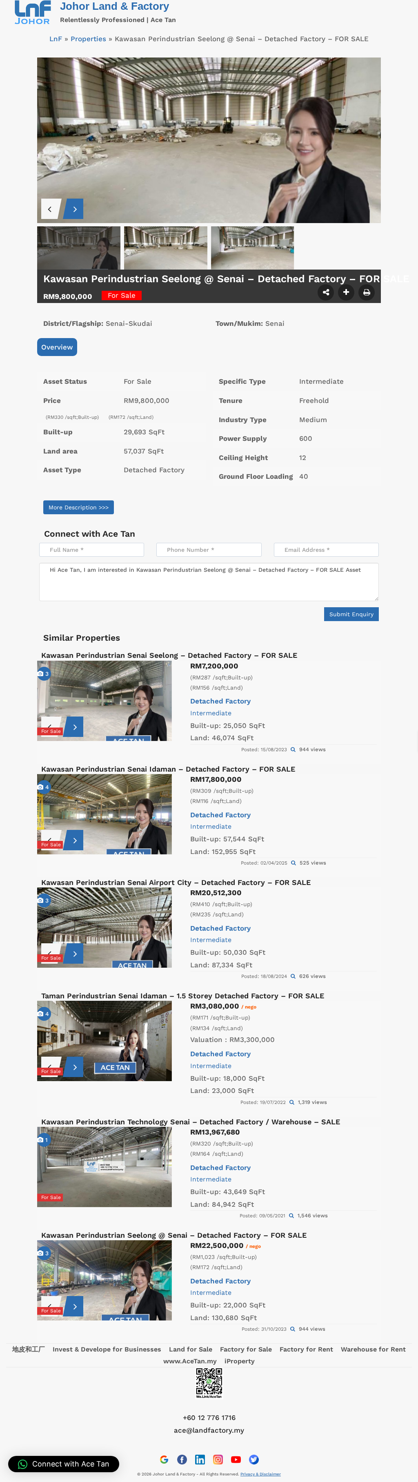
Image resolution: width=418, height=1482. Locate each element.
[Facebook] (182, 1460)
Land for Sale (190, 1349)
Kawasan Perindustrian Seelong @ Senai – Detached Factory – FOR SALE (174, 1235)
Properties (88, 39)
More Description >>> (79, 507)
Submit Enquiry (351, 614)
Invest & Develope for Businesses (107, 1349)
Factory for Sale (246, 1349)
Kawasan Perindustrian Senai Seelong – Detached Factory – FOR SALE (169, 655)
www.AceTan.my (190, 1361)
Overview (57, 347)
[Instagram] (218, 1460)
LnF (55, 39)
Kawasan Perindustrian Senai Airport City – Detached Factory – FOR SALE (176, 882)
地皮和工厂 (28, 1349)
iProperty (240, 1361)
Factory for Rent (306, 1349)
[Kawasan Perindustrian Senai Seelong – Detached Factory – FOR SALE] (104, 701)
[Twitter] (254, 1460)
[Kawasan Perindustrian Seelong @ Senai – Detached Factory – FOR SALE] (104, 1280)
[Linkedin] (200, 1460)
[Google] (164, 1460)
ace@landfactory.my (209, 1430)
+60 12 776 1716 (209, 1417)
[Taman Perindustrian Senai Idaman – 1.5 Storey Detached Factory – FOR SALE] (104, 1041)
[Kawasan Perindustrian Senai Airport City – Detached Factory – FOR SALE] (104, 927)
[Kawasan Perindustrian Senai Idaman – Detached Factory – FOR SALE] (104, 814)
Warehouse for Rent (373, 1349)
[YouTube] (236, 1460)
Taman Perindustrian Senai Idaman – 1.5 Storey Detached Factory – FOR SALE (182, 995)
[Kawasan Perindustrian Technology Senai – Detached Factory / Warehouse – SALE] (104, 1167)
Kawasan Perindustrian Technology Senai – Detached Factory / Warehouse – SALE (190, 1121)
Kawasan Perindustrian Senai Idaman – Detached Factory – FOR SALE (168, 769)
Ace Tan (118, 534)
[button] (63, 1464)
